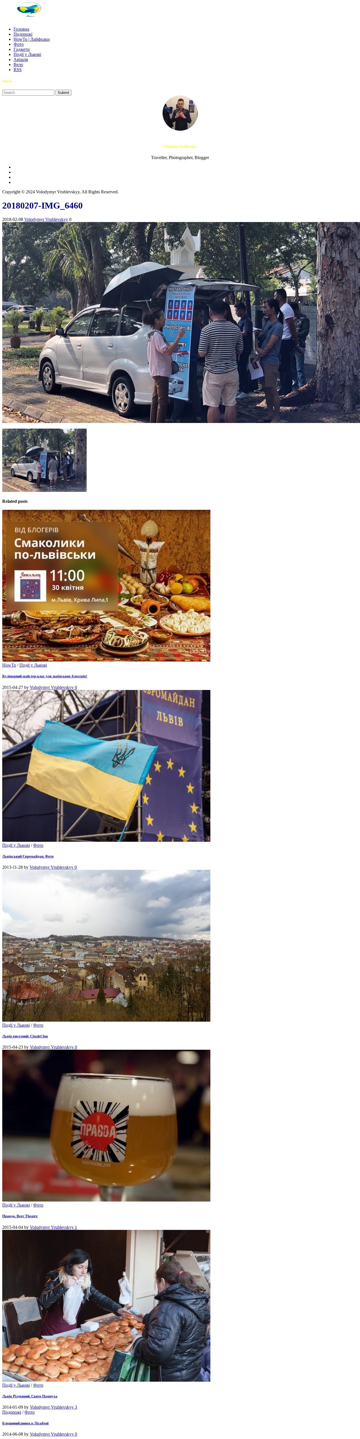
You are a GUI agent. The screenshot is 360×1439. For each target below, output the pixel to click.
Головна (21, 29)
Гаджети (22, 49)
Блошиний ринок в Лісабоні (25, 1423)
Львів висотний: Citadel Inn (25, 1036)
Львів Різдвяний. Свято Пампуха (29, 1396)
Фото (19, 44)
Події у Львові (27, 54)
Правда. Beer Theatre (20, 1216)
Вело (18, 64)
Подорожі (23, 34)
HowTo (9, 665)
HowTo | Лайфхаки (32, 39)
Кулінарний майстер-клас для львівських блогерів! (44, 676)
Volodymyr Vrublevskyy (46, 219)
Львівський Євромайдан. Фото (28, 856)
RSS (18, 69)
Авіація (21, 59)
